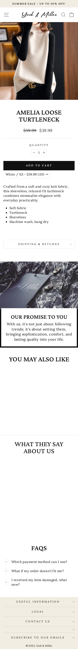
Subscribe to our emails (38, 637)
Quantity (39, 145)
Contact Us (38, 621)
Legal (38, 611)
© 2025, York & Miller (39, 645)
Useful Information (38, 601)
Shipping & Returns (39, 244)
